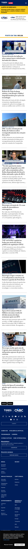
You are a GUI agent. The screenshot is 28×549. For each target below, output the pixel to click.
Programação (5, 434)
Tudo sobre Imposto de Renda (3, 496)
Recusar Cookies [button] (8, 544)
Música (2, 510)
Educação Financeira (3, 480)
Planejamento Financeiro (4, 484)
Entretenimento (6, 500)
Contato (14, 423)
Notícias (16, 479)
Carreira (14, 434)
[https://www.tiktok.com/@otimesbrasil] (19, 416)
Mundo (17, 462)
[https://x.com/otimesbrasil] (6, 416)
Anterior (4, 403)
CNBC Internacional (19, 438)
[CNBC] (4, 18)
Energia (16, 518)
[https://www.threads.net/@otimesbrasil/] (14, 419)
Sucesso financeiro (3, 491)
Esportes (3, 507)
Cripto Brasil (19, 476)
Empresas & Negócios (18, 501)
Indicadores (4, 468)
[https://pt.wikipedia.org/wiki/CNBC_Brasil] (22, 416)
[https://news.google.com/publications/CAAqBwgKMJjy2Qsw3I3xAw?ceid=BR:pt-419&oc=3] (11, 419)
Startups (17, 527)
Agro (16, 504)
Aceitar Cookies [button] (20, 544)
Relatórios (17, 482)
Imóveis (16, 511)
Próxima (10, 403)
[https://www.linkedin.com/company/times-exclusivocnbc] (9, 416)
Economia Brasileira (3, 465)
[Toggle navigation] (26, 3)
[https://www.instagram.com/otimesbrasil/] (12, 416)
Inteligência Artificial (16, 431)
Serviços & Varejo (17, 515)
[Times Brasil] (4, 3)
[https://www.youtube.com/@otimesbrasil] (15, 416)
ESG (16, 524)
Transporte (17, 521)
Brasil (3, 462)
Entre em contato (14, 455)
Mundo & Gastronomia (4, 514)
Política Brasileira (3, 472)
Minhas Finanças (6, 476)
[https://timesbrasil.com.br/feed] (25, 416)
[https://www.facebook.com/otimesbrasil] (3, 416)
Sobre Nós (4, 431)
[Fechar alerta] (26, 7)
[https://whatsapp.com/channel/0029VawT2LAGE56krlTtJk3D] (17, 419)
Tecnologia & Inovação (17, 508)
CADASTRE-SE (14, 447)
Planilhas (3, 487)
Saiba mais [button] (6, 539)
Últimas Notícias (6, 438)
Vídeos (16, 485)
